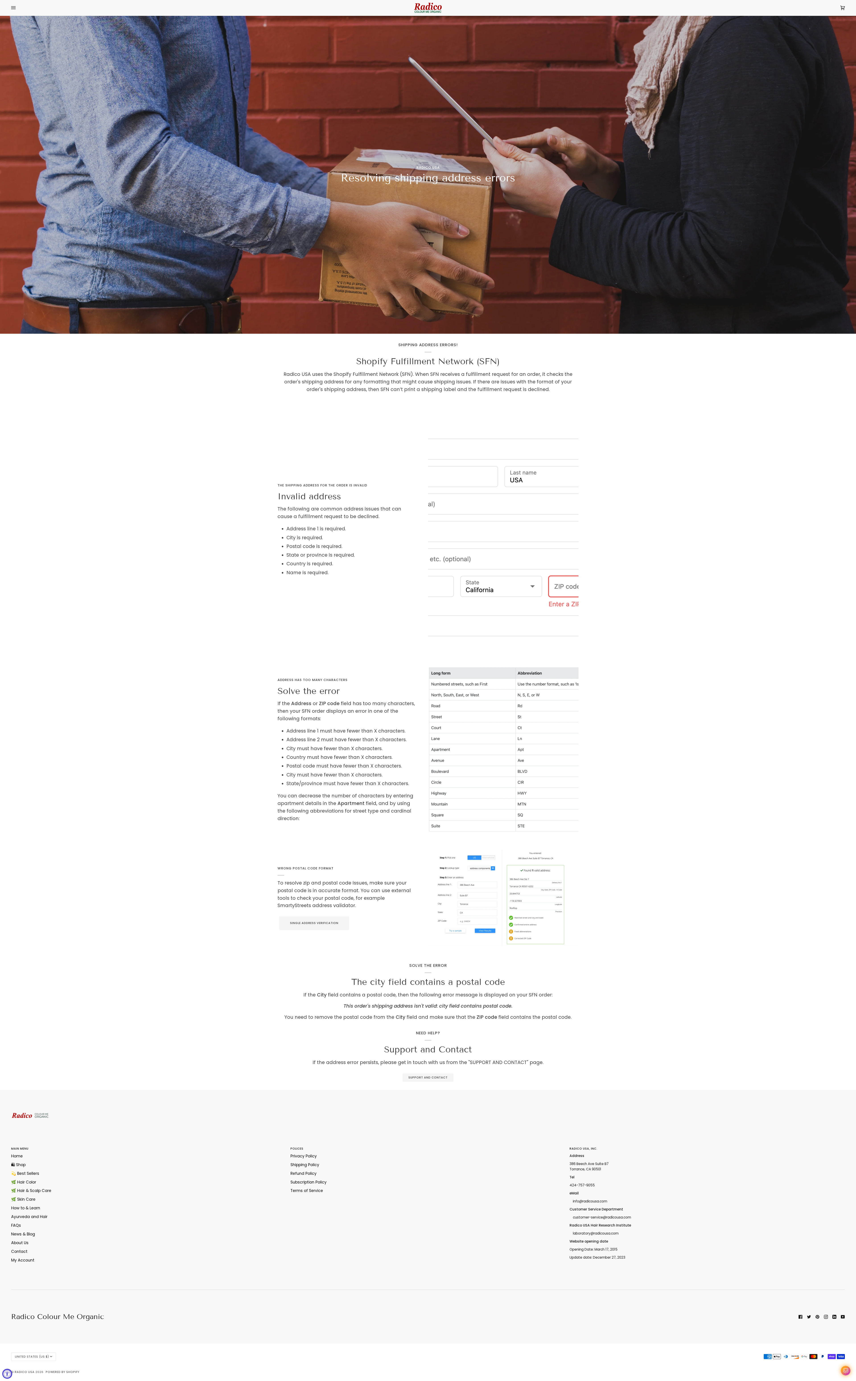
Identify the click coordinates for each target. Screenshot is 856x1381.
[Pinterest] (817, 1317)
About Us (20, 1242)
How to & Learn (25, 1208)
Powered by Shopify (62, 1372)
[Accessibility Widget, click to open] (7, 1374)
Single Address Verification (314, 923)
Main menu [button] (20, 1148)
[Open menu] (18, 8)
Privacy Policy (303, 1156)
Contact (19, 1251)
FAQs (16, 1225)
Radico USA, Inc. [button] (583, 1148)
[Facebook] (800, 1317)
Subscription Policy (308, 1182)
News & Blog (23, 1234)
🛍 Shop (18, 1164)
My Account (22, 1260)
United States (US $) (32, 1356)
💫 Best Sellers (25, 1173)
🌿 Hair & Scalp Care (31, 1190)
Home (17, 1156)
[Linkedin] (834, 1317)
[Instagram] (826, 1317)
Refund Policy (303, 1173)
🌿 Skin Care (23, 1199)
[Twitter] (809, 1317)
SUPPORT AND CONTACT (428, 1077)
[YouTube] (843, 1317)
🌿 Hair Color (23, 1182)
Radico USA (25, 1372)
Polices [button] (296, 1148)
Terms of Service (306, 1190)
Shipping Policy (304, 1164)
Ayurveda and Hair (29, 1216)
